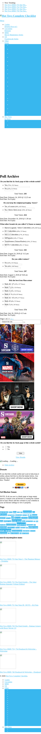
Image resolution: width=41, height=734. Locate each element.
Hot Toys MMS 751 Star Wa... (16, 9)
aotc (21, 512)
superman (32, 531)
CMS (16, 54)
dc (12, 517)
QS (11, 38)
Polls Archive (9, 465)
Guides (11, 26)
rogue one (23, 527)
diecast (17, 518)
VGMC (17, 114)
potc (34, 525)
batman (3, 514)
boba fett (24, 515)
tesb (9, 533)
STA (11, 98)
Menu (2, 21)
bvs (31, 515)
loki (34, 521)
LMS (14, 83)
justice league (29, 521)
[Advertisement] (20, 150)
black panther (11, 515)
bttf (28, 515)
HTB (17, 79)
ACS (19, 46)
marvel (21, 524)
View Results (20, 457)
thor (20, 533)
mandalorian (11, 525)
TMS (17, 106)
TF (14, 101)
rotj (27, 528)
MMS (14, 34)
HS (13, 75)
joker (23, 521)
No (8, 449)
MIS (14, 87)
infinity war (7, 521)
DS (14, 62)
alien (14, 512)
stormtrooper (17, 531)
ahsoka (11, 512)
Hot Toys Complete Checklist (16, 676)
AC (15, 50)
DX (14, 67)
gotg (1, 521)
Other (7, 42)
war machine (25, 533)
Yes (8, 447)
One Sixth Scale (16, 122)
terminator (3, 533)
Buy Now (8, 118)
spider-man (33, 527)
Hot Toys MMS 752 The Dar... (16, 7)
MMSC (14, 91)
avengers (27, 512)
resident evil (11, 528)
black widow (18, 515)
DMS (19, 58)
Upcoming (8, 30)
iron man (17, 520)
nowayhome (30, 525)
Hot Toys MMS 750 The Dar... (16, 11)
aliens (18, 512)
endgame (24, 518)
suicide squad (26, 531)
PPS (15, 95)
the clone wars (14, 533)
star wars (5, 530)
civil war (8, 518)
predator (3, 527)
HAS (15, 71)
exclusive (33, 517)
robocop (17, 528)
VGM (18, 110)
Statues (16, 126)
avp (33, 512)
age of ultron (4, 512)
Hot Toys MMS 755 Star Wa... (16, 5)
